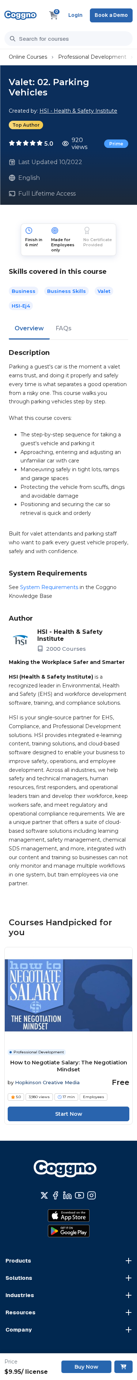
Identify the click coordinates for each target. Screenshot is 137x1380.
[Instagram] (91, 1195)
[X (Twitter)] (44, 1195)
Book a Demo (111, 15)
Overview (29, 328)
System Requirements (49, 587)
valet (104, 291)
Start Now (68, 1114)
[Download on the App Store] (69, 1215)
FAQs (64, 328)
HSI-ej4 (21, 306)
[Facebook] (55, 1195)
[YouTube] (79, 1195)
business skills (66, 291)
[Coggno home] (20, 15)
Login (75, 15)
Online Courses (28, 57)
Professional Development (92, 57)
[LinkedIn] (67, 1195)
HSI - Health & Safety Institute (78, 111)
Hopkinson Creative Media (47, 1082)
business (23, 291)
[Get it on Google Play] (69, 1231)
